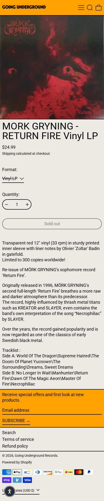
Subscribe (13, 420)
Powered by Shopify (17, 462)
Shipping (8, 154)
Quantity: (10, 194)
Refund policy (15, 446)
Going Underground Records (36, 456)
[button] (90, 7)
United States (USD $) (18, 490)
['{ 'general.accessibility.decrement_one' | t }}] (6, 204)
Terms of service (18, 439)
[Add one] (27, 204)
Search (9, 432)
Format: (9, 169)
